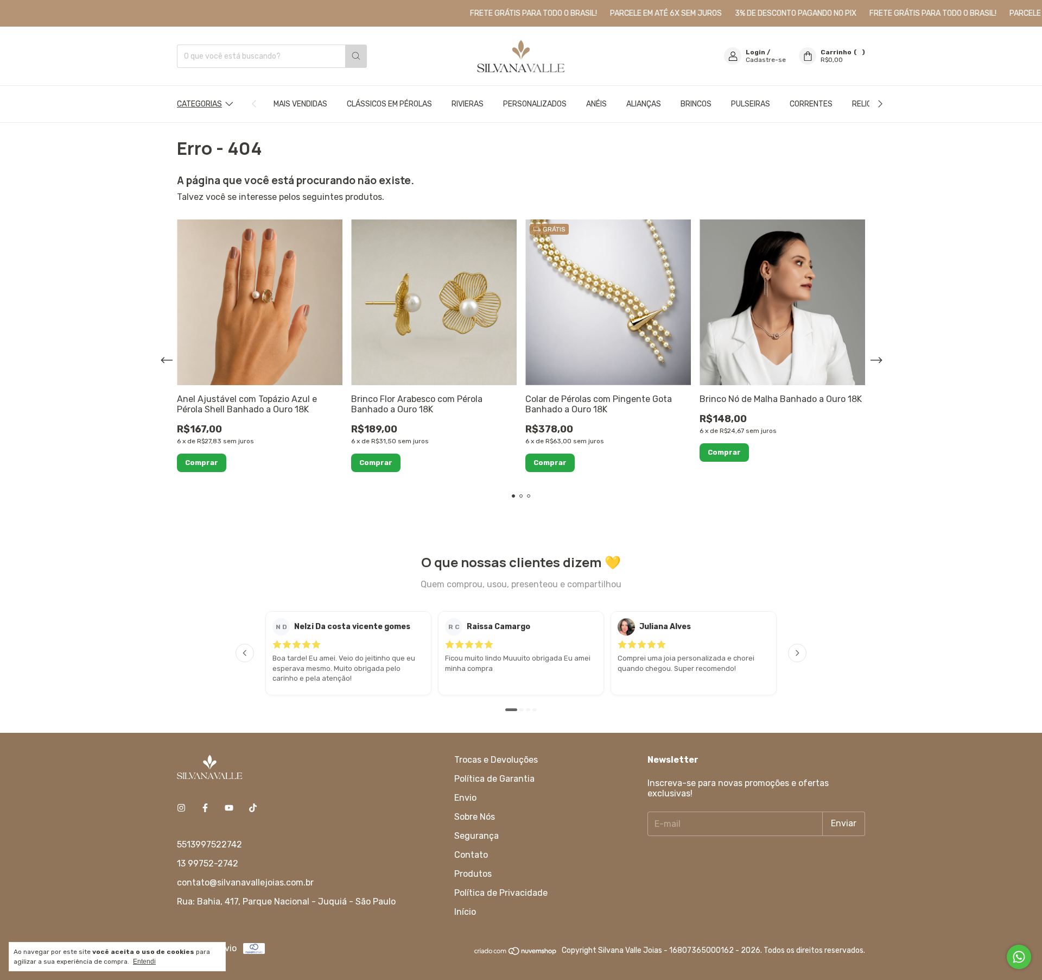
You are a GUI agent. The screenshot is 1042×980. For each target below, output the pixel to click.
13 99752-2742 (207, 863)
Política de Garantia (494, 779)
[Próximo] (797, 653)
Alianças (643, 104)
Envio (465, 798)
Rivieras (468, 104)
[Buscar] (356, 56)
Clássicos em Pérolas (389, 104)
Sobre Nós (474, 817)
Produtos (473, 874)
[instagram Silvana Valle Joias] (181, 808)
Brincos (696, 104)
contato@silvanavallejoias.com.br (245, 882)
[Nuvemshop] (516, 953)
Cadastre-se (766, 60)
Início (465, 912)
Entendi (144, 961)
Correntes (811, 104)
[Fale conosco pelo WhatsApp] (1019, 957)
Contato (471, 855)
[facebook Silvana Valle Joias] (205, 808)
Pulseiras (750, 104)
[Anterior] (245, 653)
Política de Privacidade (501, 893)
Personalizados (535, 104)
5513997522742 (209, 844)
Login (755, 52)
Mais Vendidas (300, 104)
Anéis (596, 104)
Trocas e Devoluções (496, 760)
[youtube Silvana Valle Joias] (229, 808)
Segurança (476, 836)
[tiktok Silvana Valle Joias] (253, 808)
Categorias (199, 104)
